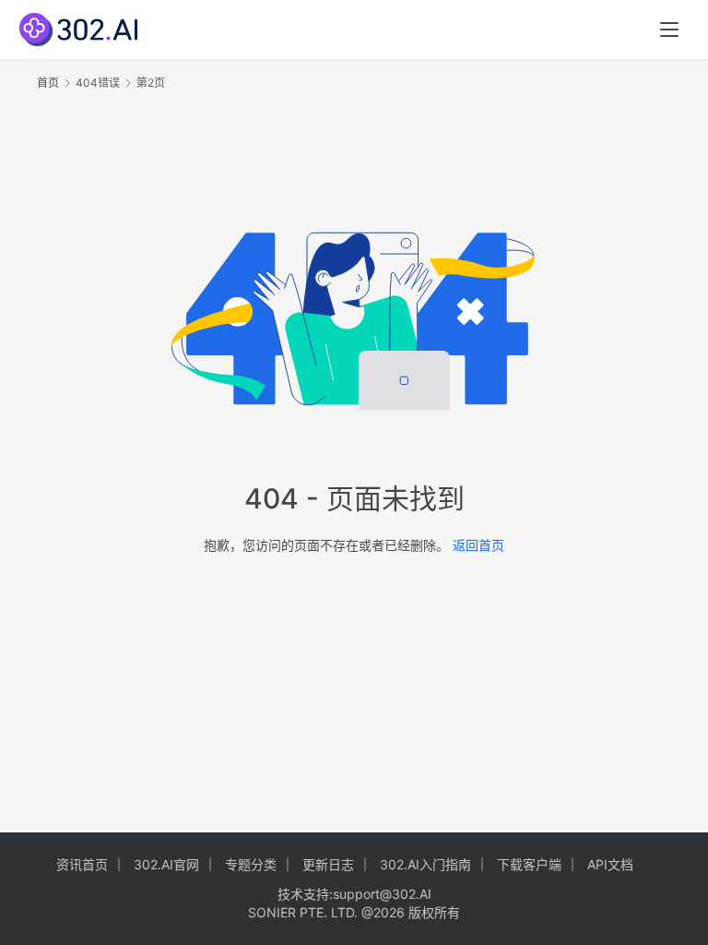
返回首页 (478, 545)
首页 (48, 83)
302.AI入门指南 (425, 864)
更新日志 (328, 864)
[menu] (669, 29)
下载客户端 (529, 864)
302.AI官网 (166, 864)
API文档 (610, 864)
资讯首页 (82, 864)
